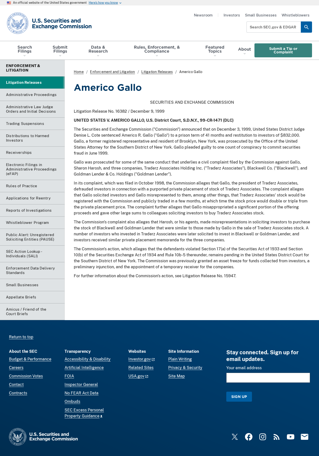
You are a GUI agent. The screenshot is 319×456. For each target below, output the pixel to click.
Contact (16, 384)
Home (79, 72)
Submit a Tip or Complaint (283, 50)
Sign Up (239, 396)
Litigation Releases (157, 72)
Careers (16, 367)
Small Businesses (261, 15)
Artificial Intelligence (84, 367)
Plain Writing (180, 359)
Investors (232, 15)
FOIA (69, 376)
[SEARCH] (306, 27)
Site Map (176, 376)
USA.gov (136, 376)
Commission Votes (26, 376)
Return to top (21, 337)
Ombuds (72, 401)
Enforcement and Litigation (112, 72)
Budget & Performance (30, 359)
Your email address (244, 367)
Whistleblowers (296, 15)
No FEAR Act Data (81, 393)
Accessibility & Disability (88, 359)
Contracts (18, 393)
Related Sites (141, 367)
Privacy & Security (185, 367)
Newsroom (203, 15)
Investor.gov (139, 359)
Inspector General (81, 384)
